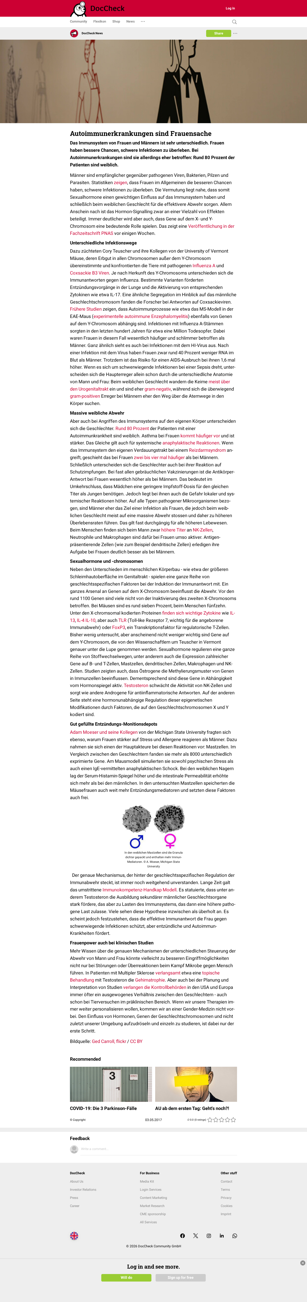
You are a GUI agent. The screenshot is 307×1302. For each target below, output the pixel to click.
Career (74, 1206)
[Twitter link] (195, 1236)
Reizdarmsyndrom (207, 450)
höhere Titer (173, 530)
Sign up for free (181, 1277)
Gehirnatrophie (150, 980)
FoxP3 (118, 627)
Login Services (150, 1190)
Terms (225, 1190)
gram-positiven (85, 396)
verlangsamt (167, 973)
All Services (148, 1222)
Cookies (226, 1206)
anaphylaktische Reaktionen (190, 442)
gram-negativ (158, 389)
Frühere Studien (86, 309)
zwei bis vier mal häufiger (159, 457)
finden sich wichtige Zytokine (191, 613)
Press (74, 1198)
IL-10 (90, 620)
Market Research (152, 1206)
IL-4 (80, 620)
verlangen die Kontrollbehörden (154, 987)
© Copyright (78, 1119)
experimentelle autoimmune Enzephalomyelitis (141, 316)
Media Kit (147, 1181)
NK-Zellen (202, 530)
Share (218, 33)
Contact (226, 1181)
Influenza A (204, 265)
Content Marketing (153, 1198)
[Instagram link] (209, 1236)
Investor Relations (83, 1190)
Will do (126, 1277)
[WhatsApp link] (234, 1236)
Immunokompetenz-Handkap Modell (139, 889)
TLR (122, 620)
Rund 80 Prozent (132, 428)
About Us (76, 1181)
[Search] (233, 22)
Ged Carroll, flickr (109, 1041)
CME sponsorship (153, 1214)
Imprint (226, 1214)
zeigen (120, 182)
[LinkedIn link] (221, 1236)
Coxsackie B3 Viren (89, 273)
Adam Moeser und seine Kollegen (104, 732)
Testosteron (136, 685)
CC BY (136, 1041)
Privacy (226, 1198)
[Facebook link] (182, 1236)
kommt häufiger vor (200, 435)
